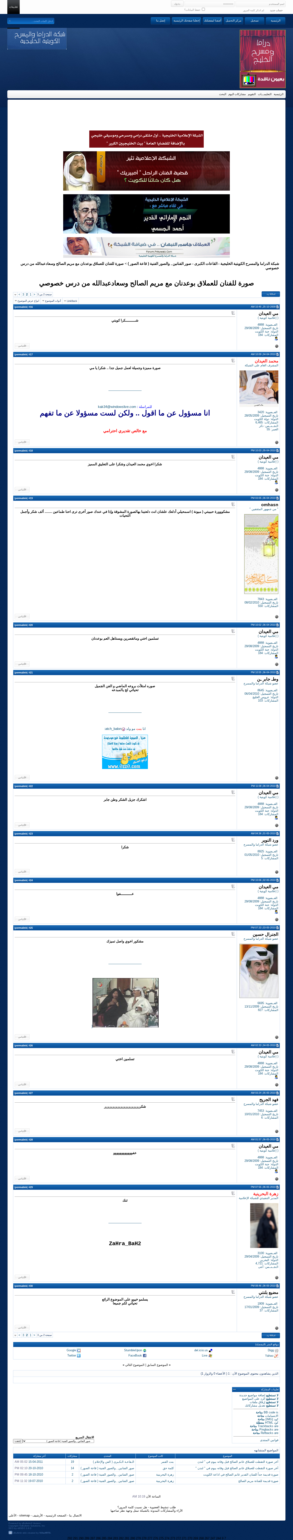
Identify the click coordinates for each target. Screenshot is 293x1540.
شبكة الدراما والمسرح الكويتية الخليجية (249, 264)
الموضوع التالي (134, 1365)
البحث (222, 94)
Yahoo (269, 1355)
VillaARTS (45, 1533)
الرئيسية (275, 20)
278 (144, 1538)
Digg (271, 1350)
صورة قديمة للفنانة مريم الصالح (258, 1481)
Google (71, 1350)
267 (207, 1538)
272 (178, 1538)
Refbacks (267, 1433)
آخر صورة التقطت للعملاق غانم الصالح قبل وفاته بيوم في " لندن (238, 1461)
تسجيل (255, 20)
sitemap (24, 1515)
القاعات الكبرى (205, 264)
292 (69, 1538)
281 (127, 1538)
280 (132, 1538)
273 (172, 1538)
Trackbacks (265, 1426)
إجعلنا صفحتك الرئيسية (187, 20)
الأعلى (12, 1515)
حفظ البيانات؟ (192, 9)
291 (75, 1538)
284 (109, 1538)
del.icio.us (201, 1350)
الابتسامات (271, 1416)
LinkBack (72, 301)
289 (86, 1538)
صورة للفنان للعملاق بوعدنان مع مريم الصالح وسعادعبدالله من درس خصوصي (146, 283)
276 (155, 1538)
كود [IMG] (272, 1419)
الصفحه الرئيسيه (56, 1515)
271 (184, 1538)
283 (115, 1538)
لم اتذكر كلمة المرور (253, 10)
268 (201, 1538)
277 (149, 1538)
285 (104, 1538)
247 (212, 1538)
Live (204, 1355)
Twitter (71, 1355)
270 (189, 1538)
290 (81, 1538)
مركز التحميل (233, 20)
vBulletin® (27, 1523)
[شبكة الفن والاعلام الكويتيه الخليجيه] (146, 189)
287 (92, 1538)
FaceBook (135, 1355)
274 (167, 1538)
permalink (21, 307)
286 (98, 1538)
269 (195, 1538)
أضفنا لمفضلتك (212, 20)
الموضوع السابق (157, 1365)
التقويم (252, 94)
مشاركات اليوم (237, 94)
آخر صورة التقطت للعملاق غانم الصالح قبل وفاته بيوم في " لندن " (236, 1468)
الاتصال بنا (75, 1515)
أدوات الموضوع (53, 300)
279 (138, 1538)
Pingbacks (266, 1429)
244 (218, 1538)
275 (161, 1538)
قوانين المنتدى (269, 1440)
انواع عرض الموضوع (28, 300)
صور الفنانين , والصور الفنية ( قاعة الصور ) (159, 264)
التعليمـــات (264, 94)
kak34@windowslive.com (117, 407)
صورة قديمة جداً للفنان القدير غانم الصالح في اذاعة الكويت (240, 1474)
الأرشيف (38, 1515)
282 (121, 1538)
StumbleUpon (133, 1350)
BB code (269, 1412)
